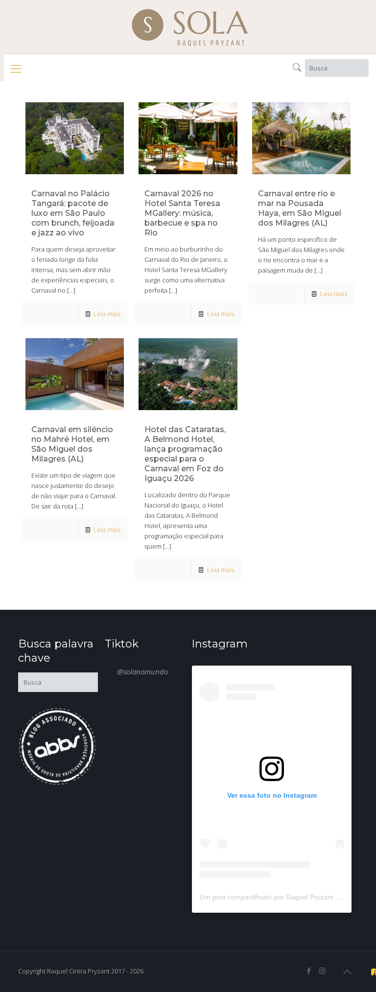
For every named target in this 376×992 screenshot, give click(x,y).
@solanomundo (142, 671)
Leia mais (107, 313)
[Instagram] (322, 970)
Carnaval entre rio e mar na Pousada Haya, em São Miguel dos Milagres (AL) (299, 208)
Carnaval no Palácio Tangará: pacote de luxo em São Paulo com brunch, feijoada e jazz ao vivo (73, 213)
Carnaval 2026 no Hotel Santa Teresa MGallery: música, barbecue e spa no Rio (182, 213)
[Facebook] (309, 970)
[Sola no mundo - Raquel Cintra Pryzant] (190, 27)
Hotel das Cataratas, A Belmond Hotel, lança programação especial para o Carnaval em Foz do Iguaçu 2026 (185, 454)
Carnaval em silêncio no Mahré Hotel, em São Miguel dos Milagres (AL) (72, 444)
